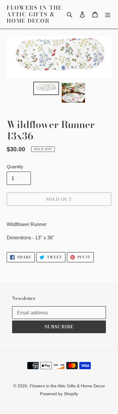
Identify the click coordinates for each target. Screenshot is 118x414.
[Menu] (107, 14)
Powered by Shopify (59, 393)
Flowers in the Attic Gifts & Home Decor (34, 14)
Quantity (15, 166)
